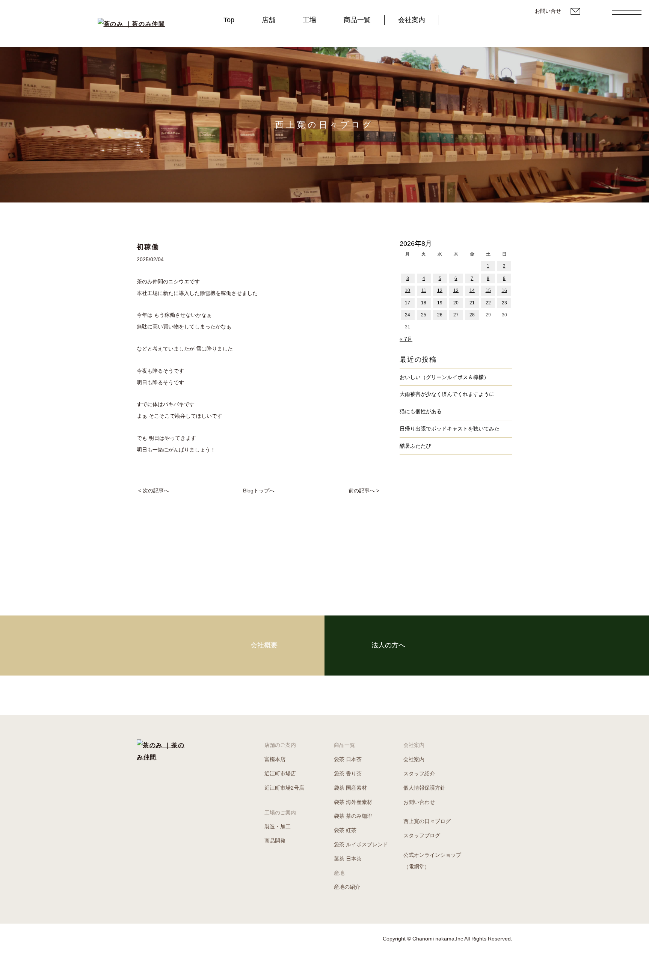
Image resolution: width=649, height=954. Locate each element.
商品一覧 (357, 20)
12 (439, 290)
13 (456, 290)
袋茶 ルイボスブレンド (361, 844)
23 (504, 302)
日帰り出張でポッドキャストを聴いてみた (450, 429)
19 (439, 302)
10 (407, 290)
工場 (309, 20)
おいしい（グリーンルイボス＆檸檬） (444, 377)
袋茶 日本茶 (348, 759)
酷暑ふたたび (415, 446)
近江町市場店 (280, 773)
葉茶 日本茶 (348, 859)
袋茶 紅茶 (345, 830)
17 (407, 302)
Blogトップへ (259, 491)
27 (456, 314)
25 (423, 314)
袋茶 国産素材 (350, 788)
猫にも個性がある (421, 411)
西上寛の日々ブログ (427, 821)
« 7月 (406, 339)
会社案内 (411, 20)
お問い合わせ (419, 802)
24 (407, 314)
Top (228, 20)
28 (472, 314)
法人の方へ (388, 645)
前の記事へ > (364, 491)
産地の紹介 (347, 887)
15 (488, 290)
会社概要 (264, 645)
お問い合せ (548, 11)
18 (423, 302)
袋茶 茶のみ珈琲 (353, 816)
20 (456, 302)
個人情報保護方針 (424, 788)
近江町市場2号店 (284, 788)
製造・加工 (277, 826)
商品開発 (274, 841)
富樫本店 (274, 759)
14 (472, 290)
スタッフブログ (421, 835)
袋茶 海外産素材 (353, 802)
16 (504, 290)
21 (472, 302)
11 (423, 290)
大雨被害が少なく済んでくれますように (447, 394)
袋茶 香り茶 (348, 773)
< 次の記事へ (153, 491)
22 (488, 302)
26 (439, 314)
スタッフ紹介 (419, 773)
